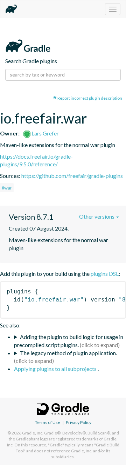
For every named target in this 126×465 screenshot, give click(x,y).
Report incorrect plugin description (89, 98)
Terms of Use (47, 422)
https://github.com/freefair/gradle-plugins (72, 175)
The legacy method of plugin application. (68, 353)
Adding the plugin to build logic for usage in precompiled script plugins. (68, 340)
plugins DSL (105, 273)
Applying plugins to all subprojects (56, 368)
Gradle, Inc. (32, 433)
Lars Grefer (44, 133)
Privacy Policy (78, 422)
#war (7, 188)
